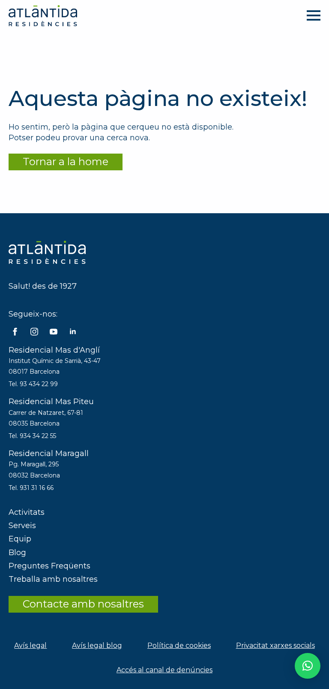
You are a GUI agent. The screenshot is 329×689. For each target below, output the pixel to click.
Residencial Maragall (49, 453)
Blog (17, 552)
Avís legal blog (97, 645)
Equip (20, 539)
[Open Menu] (313, 15)
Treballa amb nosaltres (53, 579)
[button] (307, 666)
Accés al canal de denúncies (164, 670)
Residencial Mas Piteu (51, 401)
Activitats (27, 512)
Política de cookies (179, 645)
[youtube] (53, 331)
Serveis (22, 525)
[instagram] (34, 331)
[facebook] (15, 331)
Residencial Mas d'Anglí (54, 350)
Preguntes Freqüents (49, 566)
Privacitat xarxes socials (275, 645)
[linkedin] (72, 331)
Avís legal (30, 645)
